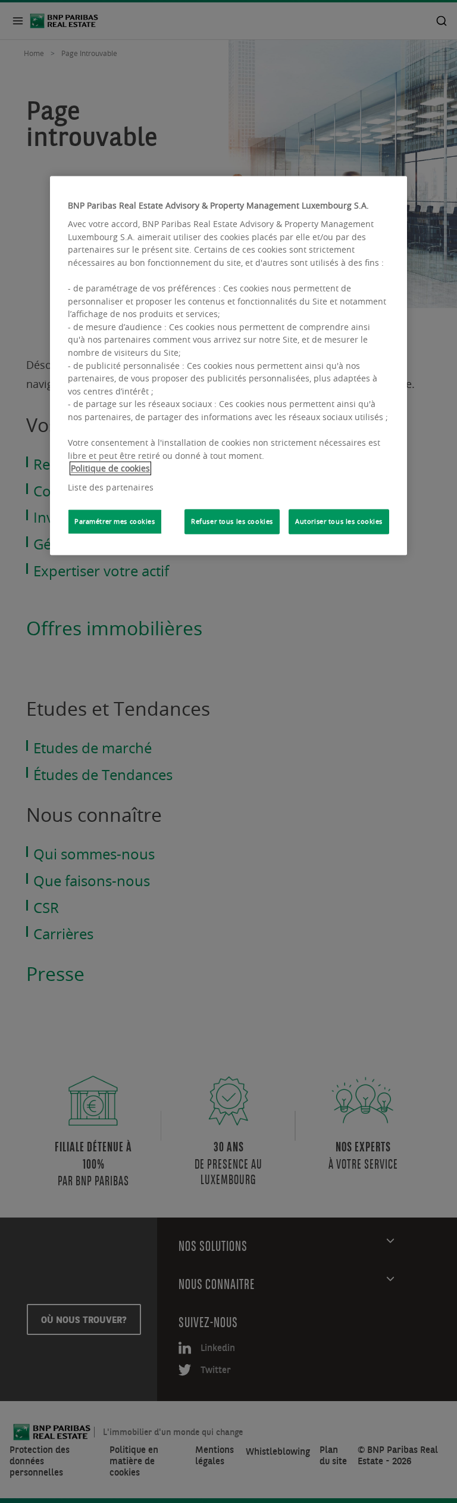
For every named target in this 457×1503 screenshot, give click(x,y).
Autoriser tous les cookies (339, 521)
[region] (228, 365)
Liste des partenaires (111, 487)
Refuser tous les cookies (232, 521)
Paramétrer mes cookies (114, 521)
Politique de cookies (110, 468)
